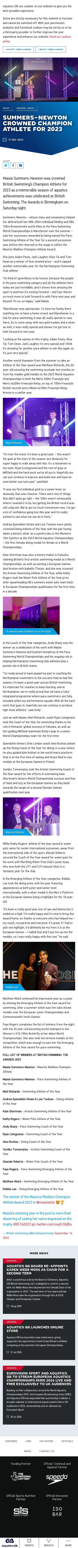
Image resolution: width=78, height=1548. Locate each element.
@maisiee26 (45, 1202)
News (6, 108)
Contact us (46, 1451)
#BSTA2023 (22, 1224)
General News (25, 108)
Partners (11, 1440)
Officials (67, 1440)
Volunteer (46, 1440)
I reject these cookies (51, 49)
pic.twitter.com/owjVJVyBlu (52, 1224)
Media (27, 1451)
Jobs (28, 1440)
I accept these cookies (18, 49)
